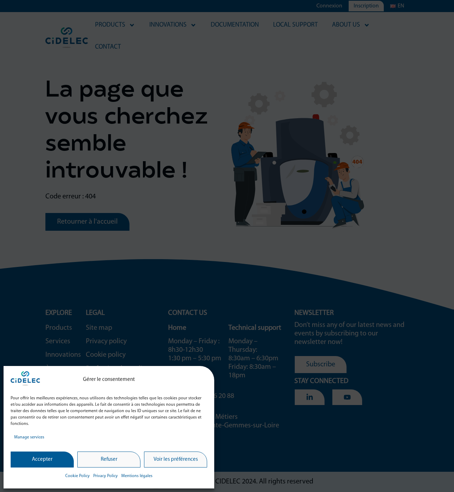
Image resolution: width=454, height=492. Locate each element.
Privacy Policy (105, 476)
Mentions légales (137, 476)
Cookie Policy (77, 476)
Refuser (109, 459)
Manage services (29, 437)
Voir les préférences (176, 459)
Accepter (42, 459)
